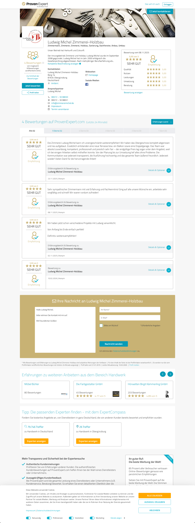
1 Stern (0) (162, 130)
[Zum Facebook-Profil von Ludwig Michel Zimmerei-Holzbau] (87, 85)
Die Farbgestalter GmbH (89, 384)
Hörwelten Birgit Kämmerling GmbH (148, 384)
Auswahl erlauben (154, 502)
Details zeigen (116, 518)
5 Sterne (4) (57, 130)
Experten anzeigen (36, 441)
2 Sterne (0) (136, 130)
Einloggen (168, 4)
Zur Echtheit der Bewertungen (33, 77)
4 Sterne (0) (83, 130)
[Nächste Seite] (170, 374)
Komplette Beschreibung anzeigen (63, 63)
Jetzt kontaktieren (161, 11)
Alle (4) (32, 130)
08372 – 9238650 (59, 96)
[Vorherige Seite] (163, 374)
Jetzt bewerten (32, 85)
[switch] (49, 518)
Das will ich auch (152, 4)
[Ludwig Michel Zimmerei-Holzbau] (32, 36)
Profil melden (134, 365)
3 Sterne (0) (110, 130)
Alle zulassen (154, 495)
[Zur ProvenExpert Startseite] (35, 5)
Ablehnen (155, 510)
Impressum (31, 510)
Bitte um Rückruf (111, 325)
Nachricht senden (114, 344)
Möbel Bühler (31, 384)
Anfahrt (54, 83)
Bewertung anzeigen (133, 92)
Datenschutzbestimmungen (48, 510)
